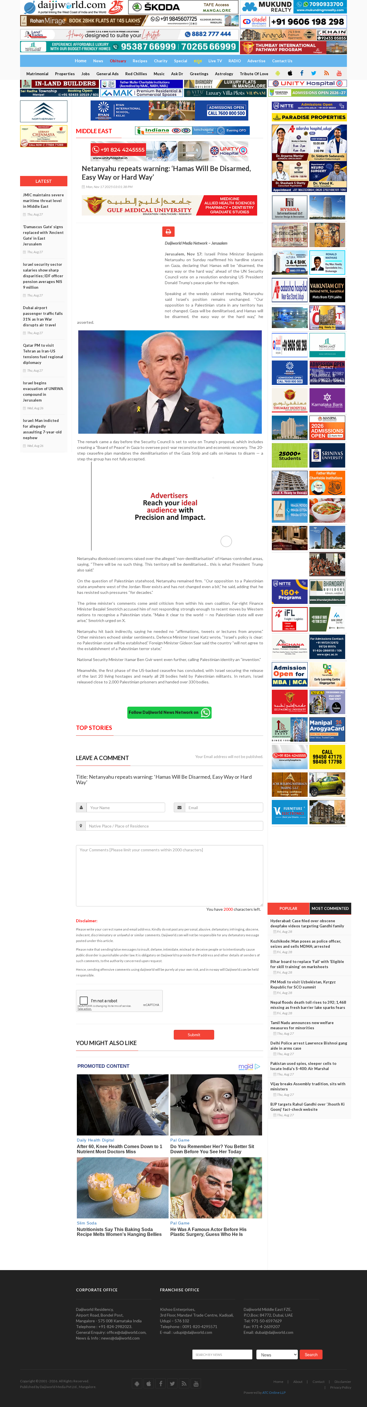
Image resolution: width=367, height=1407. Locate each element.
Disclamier (343, 1381)
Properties (65, 73)
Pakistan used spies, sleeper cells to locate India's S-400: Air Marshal (303, 1066)
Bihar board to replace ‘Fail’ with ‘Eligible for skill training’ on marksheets (307, 964)
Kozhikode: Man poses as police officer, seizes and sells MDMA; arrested (305, 944)
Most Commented (330, 908)
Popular (288, 908)
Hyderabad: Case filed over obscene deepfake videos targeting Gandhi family (307, 923)
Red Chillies (136, 73)
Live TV (215, 61)
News (98, 61)
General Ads (107, 73)
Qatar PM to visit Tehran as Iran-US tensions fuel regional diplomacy (43, 354)
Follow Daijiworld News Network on (165, 712)
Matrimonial (37, 73)
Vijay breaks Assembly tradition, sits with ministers (307, 1086)
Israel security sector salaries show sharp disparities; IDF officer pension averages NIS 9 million (43, 276)
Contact (319, 1381)
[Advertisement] (120, 277)
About (297, 1381)
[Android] (277, 73)
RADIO (235, 61)
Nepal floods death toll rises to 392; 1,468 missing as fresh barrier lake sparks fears (308, 1005)
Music (159, 73)
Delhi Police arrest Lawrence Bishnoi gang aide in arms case (308, 1046)
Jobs (85, 73)
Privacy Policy (340, 1387)
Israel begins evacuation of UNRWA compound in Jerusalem (43, 391)
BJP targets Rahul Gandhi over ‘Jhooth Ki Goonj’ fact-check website (307, 1107)
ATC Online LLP (274, 1392)
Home (278, 1381)
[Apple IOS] (289, 73)
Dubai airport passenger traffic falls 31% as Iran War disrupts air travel (43, 316)
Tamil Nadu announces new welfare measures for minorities (302, 1025)
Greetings (199, 73)
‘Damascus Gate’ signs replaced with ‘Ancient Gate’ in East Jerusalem (43, 235)
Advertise (256, 61)
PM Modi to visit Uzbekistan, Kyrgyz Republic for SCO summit (303, 984)
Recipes (140, 61)
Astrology (224, 73)
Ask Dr (177, 73)
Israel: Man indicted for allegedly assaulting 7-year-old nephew (42, 429)
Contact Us (282, 61)
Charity (160, 61)
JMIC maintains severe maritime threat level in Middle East (43, 201)
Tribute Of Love (254, 73)
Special (180, 61)
